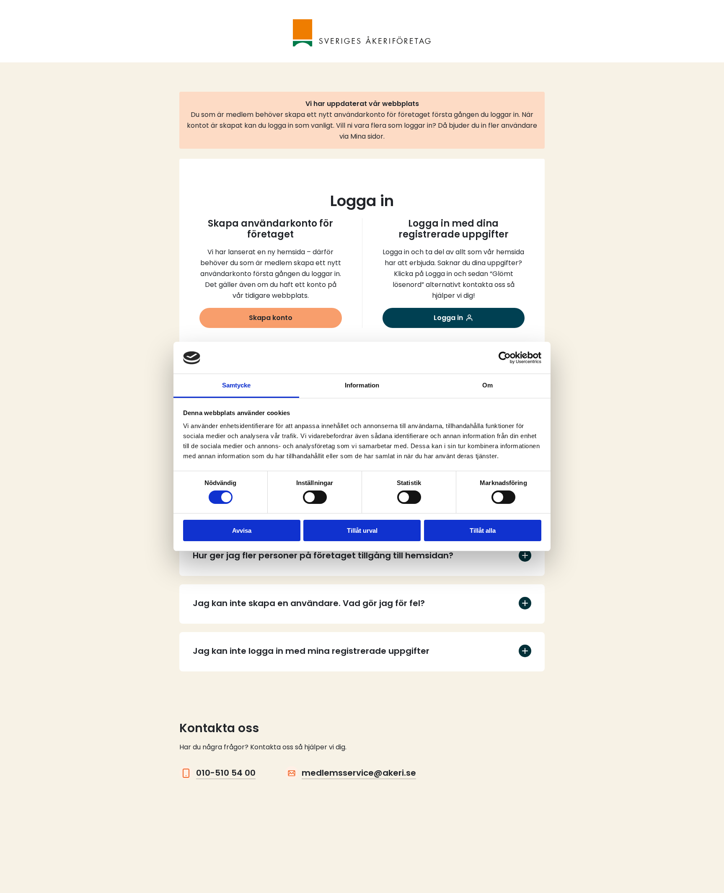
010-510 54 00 (226, 773)
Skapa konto (270, 318)
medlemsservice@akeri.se (359, 773)
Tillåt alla (483, 530)
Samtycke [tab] (236, 385)
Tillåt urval (362, 530)
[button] (362, 556)
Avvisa (241, 530)
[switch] (315, 497)
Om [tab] (487, 385)
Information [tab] (362, 385)
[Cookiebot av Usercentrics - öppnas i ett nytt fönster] (504, 357)
